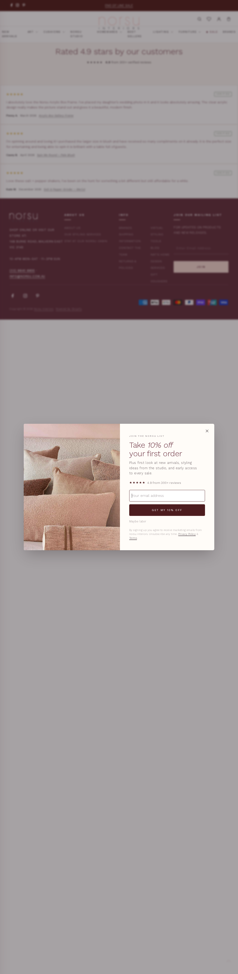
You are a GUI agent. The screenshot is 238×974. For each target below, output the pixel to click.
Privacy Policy (187, 534)
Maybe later (137, 521)
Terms (133, 538)
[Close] (207, 431)
